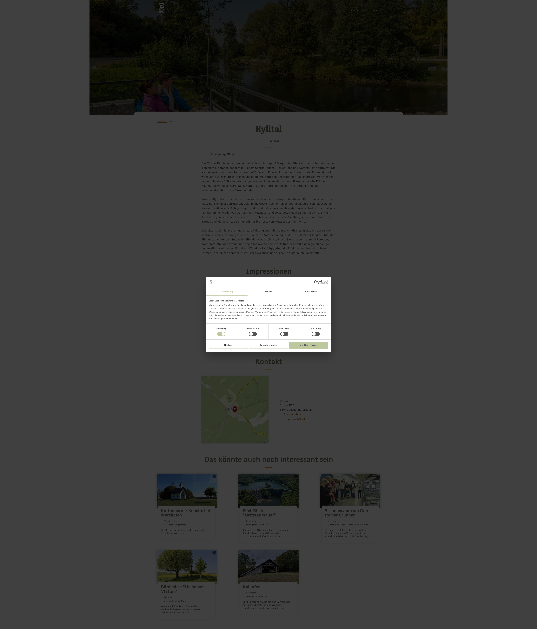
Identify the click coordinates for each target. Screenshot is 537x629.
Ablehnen (228, 345)
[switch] (253, 334)
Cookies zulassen (308, 345)
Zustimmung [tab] (226, 291)
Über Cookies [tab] (310, 291)
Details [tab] (268, 291)
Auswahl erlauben (268, 345)
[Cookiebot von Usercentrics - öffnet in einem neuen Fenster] (316, 282)
